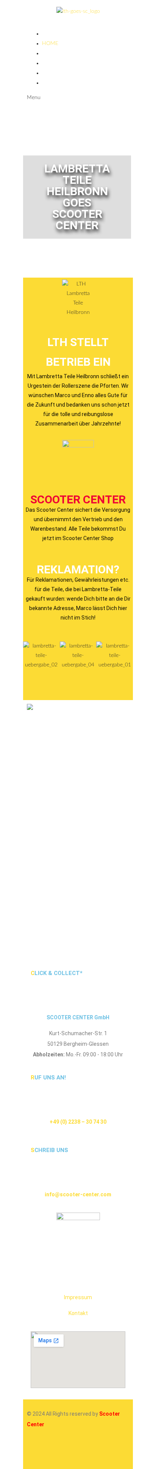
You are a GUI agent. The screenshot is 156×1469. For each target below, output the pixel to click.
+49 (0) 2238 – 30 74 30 (78, 1122)
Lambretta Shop (64, 63)
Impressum (78, 1297)
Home (50, 43)
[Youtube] (77, 1452)
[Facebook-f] (56, 1452)
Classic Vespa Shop (68, 73)
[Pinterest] (97, 1452)
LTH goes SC (58, 53)
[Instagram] (36, 1452)
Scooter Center (78, 499)
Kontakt (78, 1313)
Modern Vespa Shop (70, 82)
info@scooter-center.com (78, 1194)
